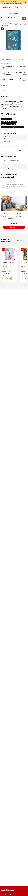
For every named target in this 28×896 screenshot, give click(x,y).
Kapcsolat (14, 223)
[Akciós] (2, 28)
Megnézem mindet (20, 241)
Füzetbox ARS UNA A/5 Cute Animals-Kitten (8, 263)
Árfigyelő (5, 85)
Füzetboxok (16, 13)
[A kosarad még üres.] (21, 7)
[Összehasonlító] (20, 24)
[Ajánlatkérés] (16, 24)
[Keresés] (17, 7)
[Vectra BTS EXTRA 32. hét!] (3, 249)
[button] (2, 284)
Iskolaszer (8, 13)
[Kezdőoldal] (2, 13)
